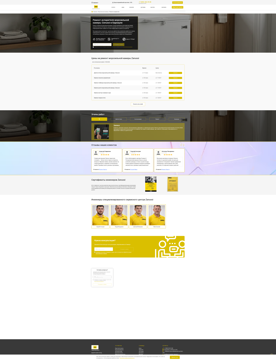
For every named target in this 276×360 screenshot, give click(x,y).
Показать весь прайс (138, 104)
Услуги (113, 7)
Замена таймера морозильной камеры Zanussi (108, 83)
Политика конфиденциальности (127, 358)
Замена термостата (99, 98)
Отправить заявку (118, 44)
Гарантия (131, 7)
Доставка (143, 7)
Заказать (175, 72)
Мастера (153, 7)
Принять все (175, 357)
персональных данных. (101, 253)
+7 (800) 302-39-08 (145, 2)
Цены (123, 7)
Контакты (164, 7)
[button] (181, 145)
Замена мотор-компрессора (102, 93)
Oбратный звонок (177, 7)
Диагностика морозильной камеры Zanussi (107, 73)
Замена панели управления (102, 78)
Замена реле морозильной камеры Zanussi (107, 88)
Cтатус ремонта (177, 2)
